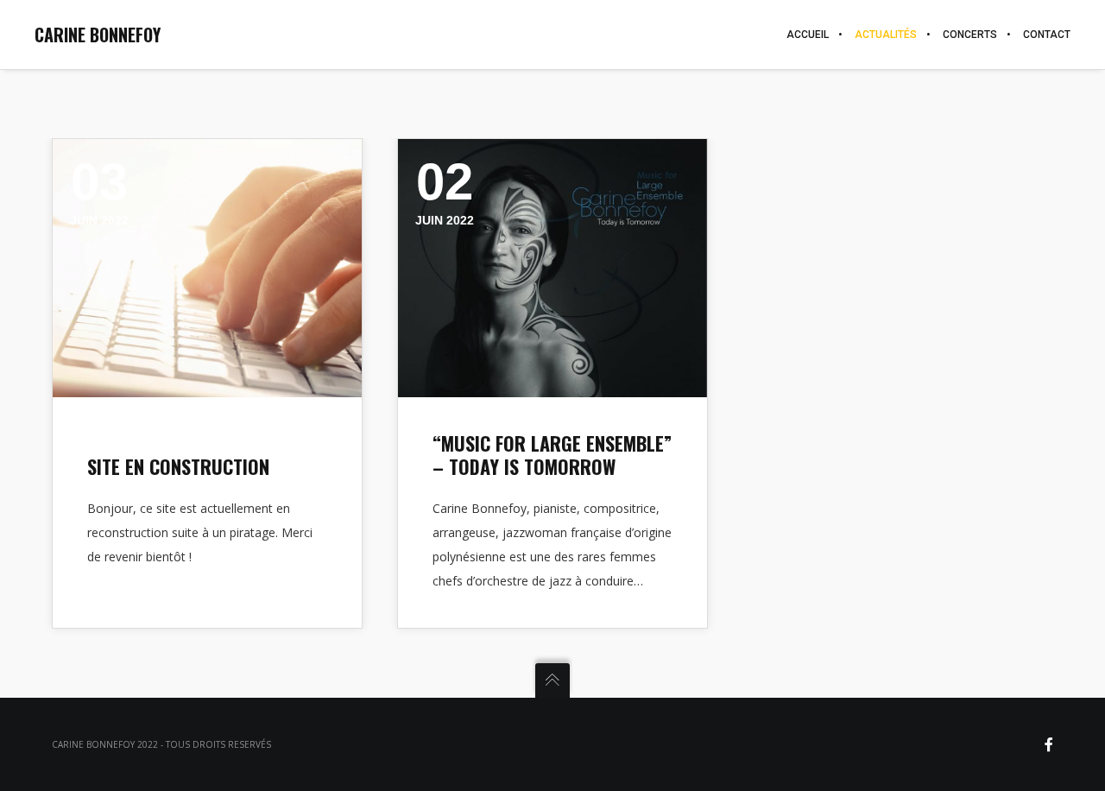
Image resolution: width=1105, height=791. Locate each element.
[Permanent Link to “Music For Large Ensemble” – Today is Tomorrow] (552, 268)
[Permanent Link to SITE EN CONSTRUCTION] (207, 268)
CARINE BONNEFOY (98, 34)
